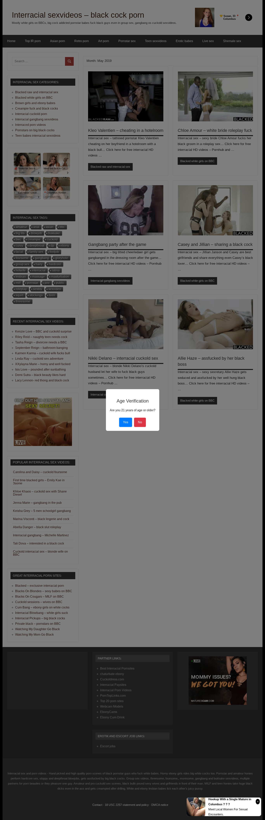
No (140, 422)
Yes (125, 422)
